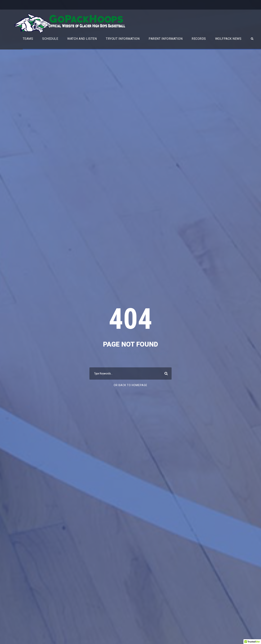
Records (199, 39)
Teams (28, 39)
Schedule (50, 39)
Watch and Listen (82, 39)
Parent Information (165, 39)
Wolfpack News (228, 39)
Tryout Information (122, 39)
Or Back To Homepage (130, 385)
